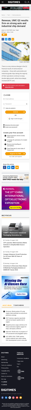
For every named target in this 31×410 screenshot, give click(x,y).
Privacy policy (4, 368)
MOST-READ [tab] (7, 305)
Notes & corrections (6, 376)
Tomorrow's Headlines (23, 358)
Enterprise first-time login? (12, 125)
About (2, 357)
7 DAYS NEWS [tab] (18, 305)
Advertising (4, 359)
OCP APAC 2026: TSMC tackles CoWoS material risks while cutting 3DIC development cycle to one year (16, 338)
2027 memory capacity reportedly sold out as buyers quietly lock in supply (15, 320)
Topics (18, 364)
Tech (8, 15)
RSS (18, 366)
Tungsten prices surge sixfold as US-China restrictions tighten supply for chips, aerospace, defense (16, 326)
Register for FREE (15, 154)
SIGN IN (15, 112)
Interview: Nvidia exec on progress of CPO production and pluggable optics (16, 332)
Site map (3, 379)
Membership (4, 362)
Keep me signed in (10, 108)
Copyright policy (5, 371)
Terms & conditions (6, 365)
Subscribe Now (9, 87)
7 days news (20, 361)
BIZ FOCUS (6, 215)
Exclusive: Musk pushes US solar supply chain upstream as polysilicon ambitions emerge (16, 313)
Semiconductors (16, 15)
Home (3, 15)
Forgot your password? (11, 127)
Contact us (4, 373)
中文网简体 (4, 384)
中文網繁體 (4, 382)
